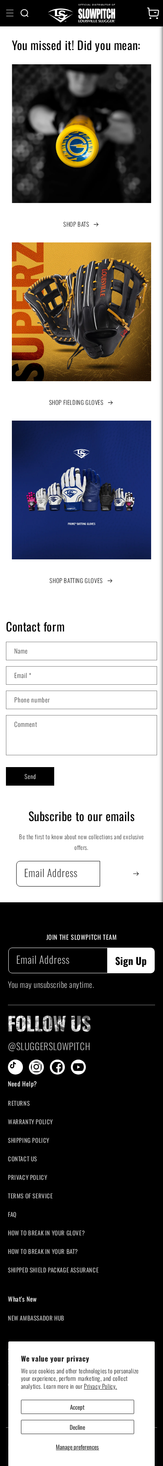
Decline (77, 1427)
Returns (19, 1103)
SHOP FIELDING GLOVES (76, 402)
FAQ (12, 1214)
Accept (77, 1407)
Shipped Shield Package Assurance (53, 1269)
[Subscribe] (136, 874)
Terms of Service (30, 1195)
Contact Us (22, 1158)
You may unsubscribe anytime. (51, 984)
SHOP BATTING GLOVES (75, 580)
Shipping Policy (28, 1140)
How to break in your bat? (43, 1251)
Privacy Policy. (100, 1386)
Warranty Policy (30, 1121)
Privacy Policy (27, 1177)
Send (30, 776)
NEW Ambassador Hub (36, 1317)
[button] (10, 13)
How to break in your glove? (46, 1232)
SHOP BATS (76, 224)
